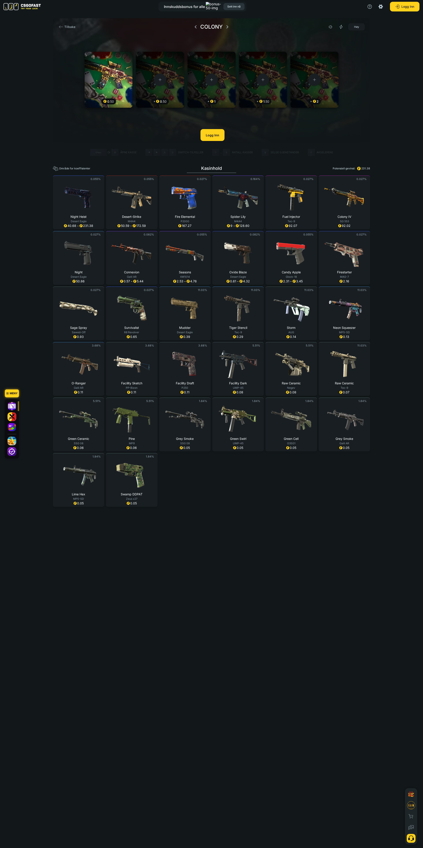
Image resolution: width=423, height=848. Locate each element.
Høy (356, 26)
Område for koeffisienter (74, 168)
